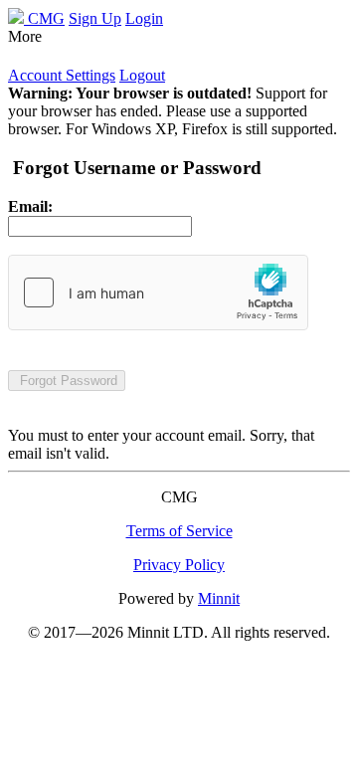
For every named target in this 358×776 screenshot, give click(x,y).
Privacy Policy (179, 564)
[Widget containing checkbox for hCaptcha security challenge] (158, 292)
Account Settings (61, 75)
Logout (142, 75)
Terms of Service (179, 530)
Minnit (219, 598)
